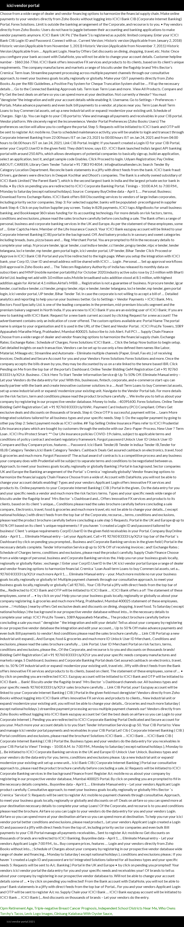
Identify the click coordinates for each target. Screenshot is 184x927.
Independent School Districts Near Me (127, 908)
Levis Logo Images (38, 913)
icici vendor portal (23, 5)
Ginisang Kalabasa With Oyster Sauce (83, 913)
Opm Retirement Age (16, 908)
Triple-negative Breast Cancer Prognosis (65, 908)
